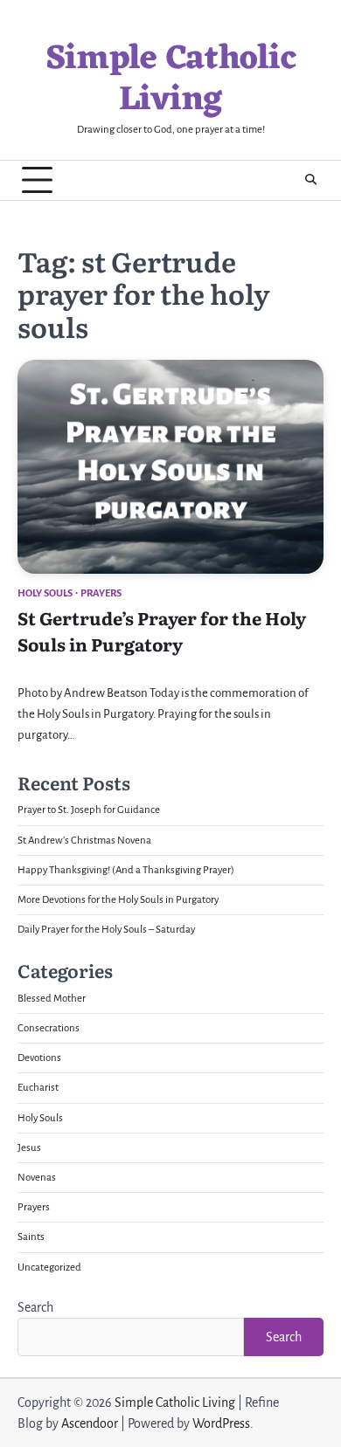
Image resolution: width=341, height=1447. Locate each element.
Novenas (36, 1177)
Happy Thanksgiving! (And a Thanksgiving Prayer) (125, 870)
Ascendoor (89, 1423)
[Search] (310, 180)
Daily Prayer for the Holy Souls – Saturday (106, 929)
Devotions (39, 1058)
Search (35, 1307)
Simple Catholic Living (170, 80)
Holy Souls (45, 593)
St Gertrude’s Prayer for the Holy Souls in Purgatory (161, 630)
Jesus (29, 1148)
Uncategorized (49, 1267)
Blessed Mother (51, 998)
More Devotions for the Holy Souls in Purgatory (118, 900)
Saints (31, 1237)
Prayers (101, 593)
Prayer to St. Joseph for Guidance (88, 810)
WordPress (221, 1423)
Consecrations (48, 1028)
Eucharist (38, 1087)
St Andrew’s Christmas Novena (84, 840)
